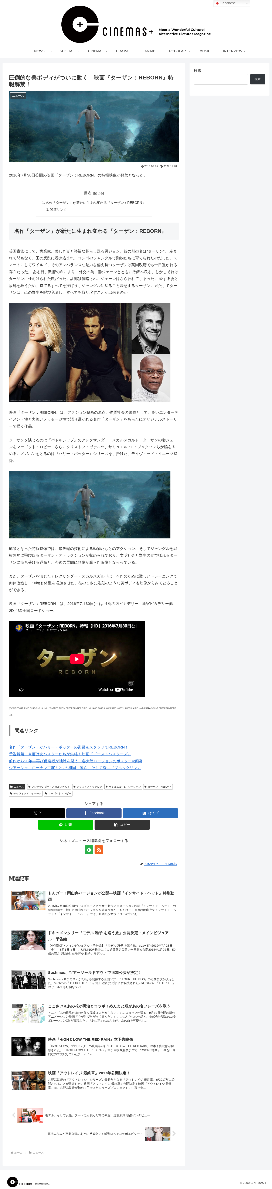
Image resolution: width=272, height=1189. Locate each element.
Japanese (228, 3)
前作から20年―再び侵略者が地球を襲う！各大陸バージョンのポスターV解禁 (75, 761)
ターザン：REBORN (159, 786)
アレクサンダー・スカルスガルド (51, 786)
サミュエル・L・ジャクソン (125, 786)
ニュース (19, 786)
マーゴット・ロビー (59, 793)
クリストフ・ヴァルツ (89, 786)
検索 (197, 70)
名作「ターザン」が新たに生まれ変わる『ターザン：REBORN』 (96, 203)
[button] (122, 825)
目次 (88, 193)
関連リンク (58, 209)
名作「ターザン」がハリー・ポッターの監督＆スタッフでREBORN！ (69, 747)
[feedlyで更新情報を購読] (89, 849)
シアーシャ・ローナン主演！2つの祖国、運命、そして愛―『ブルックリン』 (75, 768)
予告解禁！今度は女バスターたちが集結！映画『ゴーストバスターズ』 (70, 754)
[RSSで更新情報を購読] (99, 849)
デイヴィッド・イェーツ (27, 793)
